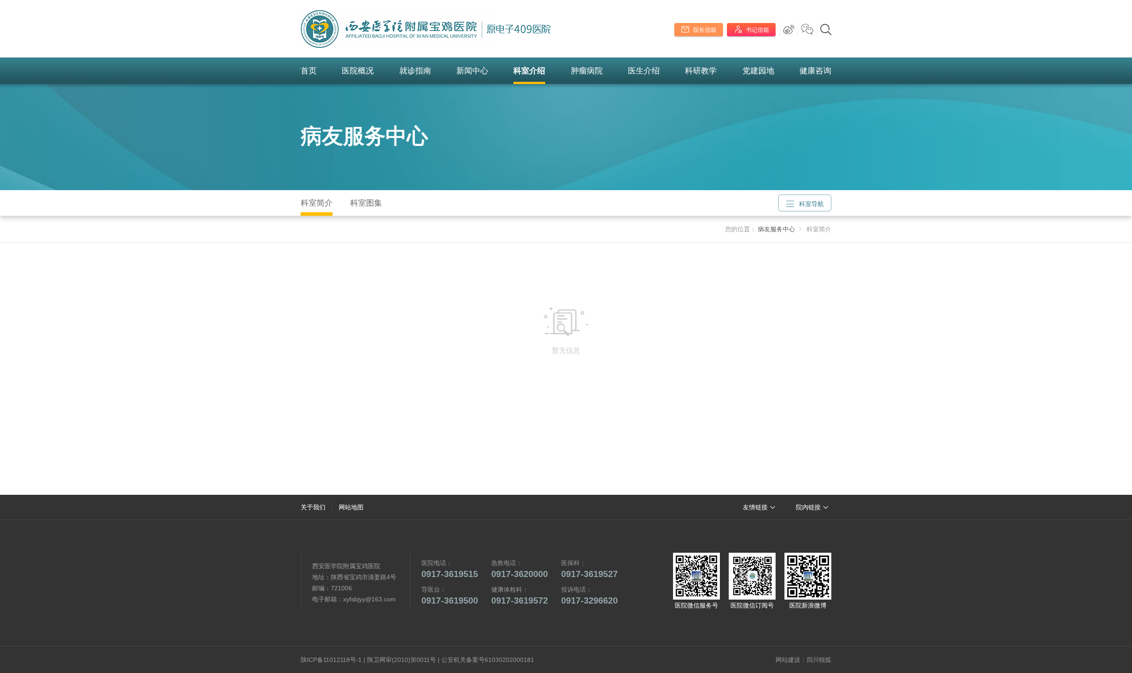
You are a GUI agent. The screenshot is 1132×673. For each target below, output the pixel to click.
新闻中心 (472, 70)
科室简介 (317, 203)
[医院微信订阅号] (752, 576)
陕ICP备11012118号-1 (331, 659)
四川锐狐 (819, 659)
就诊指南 (415, 70)
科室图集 (366, 203)
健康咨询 (815, 70)
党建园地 (758, 70)
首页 (309, 70)
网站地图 (351, 507)
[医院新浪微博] (807, 576)
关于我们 (313, 507)
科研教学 (701, 70)
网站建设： (791, 659)
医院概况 (358, 70)
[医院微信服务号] (696, 576)
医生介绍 (644, 70)
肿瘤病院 (587, 70)
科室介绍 (529, 70)
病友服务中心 (364, 136)
